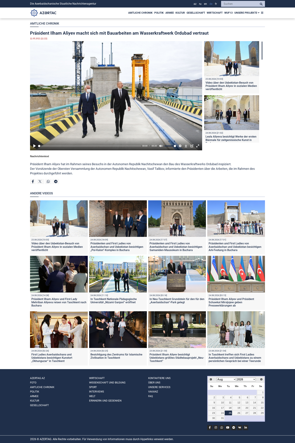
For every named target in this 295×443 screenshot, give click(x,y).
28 (254, 413)
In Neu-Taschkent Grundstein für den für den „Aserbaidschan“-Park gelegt (177, 300)
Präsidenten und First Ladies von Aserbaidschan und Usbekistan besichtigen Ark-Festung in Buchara (235, 247)
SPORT (93, 387)
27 (246, 413)
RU (200, 3)
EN (205, 3)
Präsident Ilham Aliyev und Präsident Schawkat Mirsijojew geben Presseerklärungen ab (231, 302)
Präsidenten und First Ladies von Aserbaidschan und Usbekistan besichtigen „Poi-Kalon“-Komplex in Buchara (116, 247)
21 (254, 407)
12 (238, 402)
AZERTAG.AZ (37, 378)
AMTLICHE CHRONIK (140, 12)
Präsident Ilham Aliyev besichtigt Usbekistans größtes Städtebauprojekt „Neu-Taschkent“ (177, 358)
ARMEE (169, 12)
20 (246, 407)
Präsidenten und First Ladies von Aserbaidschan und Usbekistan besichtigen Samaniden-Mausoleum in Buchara (176, 247)
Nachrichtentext (39, 156)
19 (238, 407)
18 (230, 407)
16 (213, 407)
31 (222, 418)
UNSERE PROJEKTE (246, 12)
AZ (195, 3)
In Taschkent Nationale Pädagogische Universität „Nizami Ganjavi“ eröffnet (113, 300)
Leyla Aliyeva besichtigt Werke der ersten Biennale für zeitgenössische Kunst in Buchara (231, 140)
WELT (92, 396)
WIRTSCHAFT (215, 12)
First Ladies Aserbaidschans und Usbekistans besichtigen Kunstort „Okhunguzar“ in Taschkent (51, 358)
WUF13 (228, 12)
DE (210, 3)
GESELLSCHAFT (196, 12)
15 (262, 402)
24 (222, 413)
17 (222, 407)
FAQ (150, 396)
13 (246, 402)
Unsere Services (159, 387)
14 (254, 402)
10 (222, 402)
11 (230, 402)
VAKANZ (153, 391)
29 (262, 413)
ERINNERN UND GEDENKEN (105, 400)
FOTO (33, 382)
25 (230, 413)
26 (238, 413)
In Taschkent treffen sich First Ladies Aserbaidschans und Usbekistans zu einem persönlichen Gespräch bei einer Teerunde (235, 358)
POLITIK (159, 12)
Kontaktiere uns (159, 378)
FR (216, 3)
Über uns (154, 382)
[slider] (89, 146)
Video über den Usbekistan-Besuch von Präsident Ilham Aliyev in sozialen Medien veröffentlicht (231, 86)
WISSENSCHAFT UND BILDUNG (107, 382)
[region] (233, 92)
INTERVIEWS (96, 391)
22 (262, 407)
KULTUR (180, 12)
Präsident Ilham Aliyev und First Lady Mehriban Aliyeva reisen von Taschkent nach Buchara (58, 302)
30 (213, 418)
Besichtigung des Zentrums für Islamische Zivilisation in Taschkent (116, 356)
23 (213, 413)
